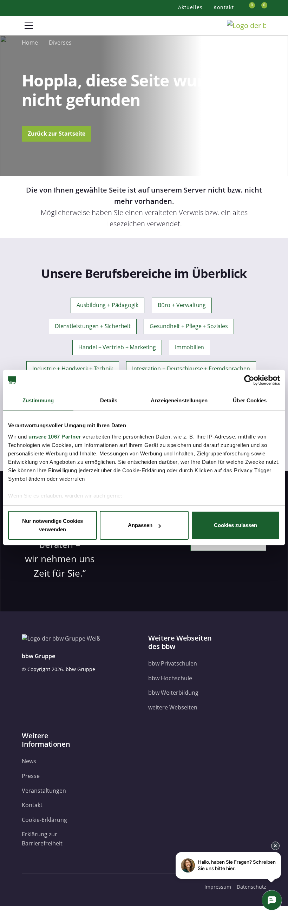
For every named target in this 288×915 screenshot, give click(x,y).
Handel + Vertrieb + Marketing (117, 347)
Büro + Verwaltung (182, 305)
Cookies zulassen (235, 525)
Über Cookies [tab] (250, 400)
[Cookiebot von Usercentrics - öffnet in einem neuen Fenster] (249, 380)
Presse (31, 776)
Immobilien (189, 347)
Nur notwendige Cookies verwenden (52, 525)
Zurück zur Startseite (56, 133)
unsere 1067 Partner (54, 437)
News (29, 761)
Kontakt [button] (225, 7)
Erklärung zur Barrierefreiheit (42, 838)
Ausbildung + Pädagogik (107, 305)
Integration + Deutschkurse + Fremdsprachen (191, 368)
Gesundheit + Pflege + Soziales (189, 326)
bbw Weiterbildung (173, 692)
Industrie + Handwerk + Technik (72, 368)
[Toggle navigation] (29, 26)
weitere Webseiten (172, 707)
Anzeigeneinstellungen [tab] (179, 400)
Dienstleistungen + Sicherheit (93, 326)
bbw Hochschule (170, 678)
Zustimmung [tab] (38, 400)
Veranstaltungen (44, 790)
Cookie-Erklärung (44, 820)
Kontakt (32, 805)
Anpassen (140, 525)
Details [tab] (108, 400)
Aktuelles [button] (191, 7)
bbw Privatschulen (172, 663)
